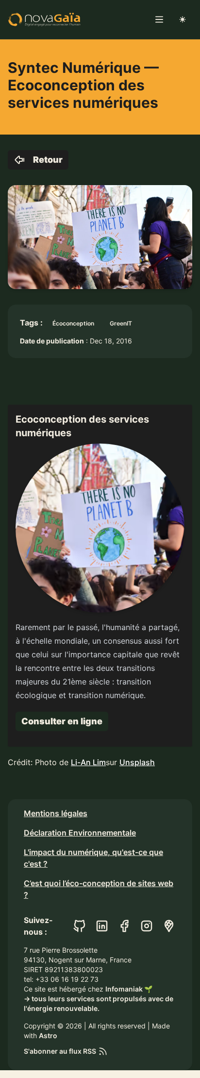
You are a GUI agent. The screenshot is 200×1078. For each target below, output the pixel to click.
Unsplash (137, 762)
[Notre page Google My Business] (169, 926)
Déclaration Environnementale (80, 833)
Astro (48, 1035)
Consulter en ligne (61, 721)
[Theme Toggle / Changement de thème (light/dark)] (182, 19)
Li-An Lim (88, 762)
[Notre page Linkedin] (102, 926)
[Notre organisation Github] (79, 926)
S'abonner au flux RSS (60, 1051)
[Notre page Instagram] (146, 926)
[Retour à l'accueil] (44, 19)
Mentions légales (55, 813)
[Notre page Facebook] (124, 926)
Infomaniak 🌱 (128, 989)
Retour (48, 159)
